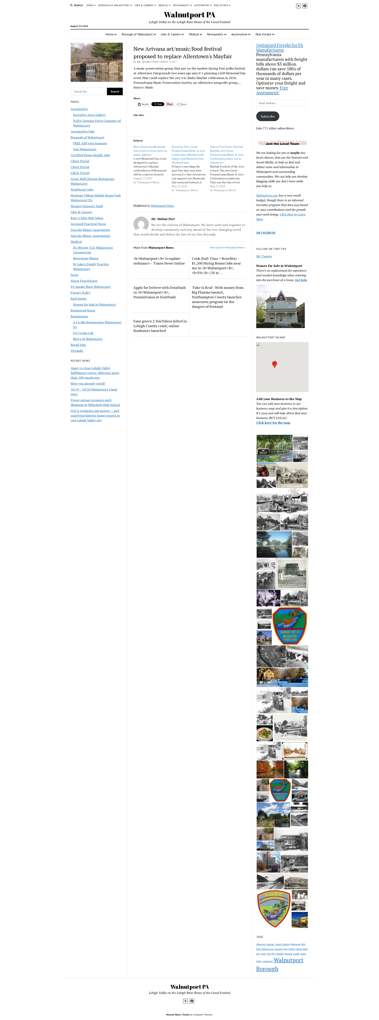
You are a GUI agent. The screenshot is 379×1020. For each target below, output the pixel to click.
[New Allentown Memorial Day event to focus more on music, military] (152, 164)
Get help (301, 280)
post (269, 953)
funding (286, 944)
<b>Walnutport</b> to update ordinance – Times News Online (159, 261)
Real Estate (221, 5)
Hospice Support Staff (87, 206)
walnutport (268, 961)
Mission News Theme (177, 1014)
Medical (163, 5)
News (74, 275)
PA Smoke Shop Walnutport (91, 286)
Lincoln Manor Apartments (90, 230)
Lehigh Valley (302, 949)
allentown (260, 944)
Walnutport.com (267, 195)
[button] (274, 364)
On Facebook (266, 233)
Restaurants (181, 5)
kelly (303, 944)
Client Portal (80, 161)
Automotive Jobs (83, 131)
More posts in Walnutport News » (228, 247)
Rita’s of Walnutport (88, 339)
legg (286, 949)
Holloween (295, 944)
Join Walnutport (85, 149)
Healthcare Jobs (82, 189)
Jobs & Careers (144, 5)
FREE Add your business (90, 143)
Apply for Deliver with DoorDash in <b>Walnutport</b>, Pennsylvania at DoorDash (159, 292)
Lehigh (291, 949)
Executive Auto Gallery (89, 115)
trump (303, 953)
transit (296, 953)
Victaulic (77, 350)
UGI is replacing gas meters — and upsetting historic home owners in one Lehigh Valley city (95, 415)
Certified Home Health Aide (90, 155)
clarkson (270, 944)
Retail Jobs (78, 345)
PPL (273, 953)
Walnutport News (162, 205)
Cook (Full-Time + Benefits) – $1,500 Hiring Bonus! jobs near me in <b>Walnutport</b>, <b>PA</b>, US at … (216, 265)
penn (263, 953)
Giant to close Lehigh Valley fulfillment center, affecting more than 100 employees (95, 373)
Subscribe (268, 116)
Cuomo (278, 944)
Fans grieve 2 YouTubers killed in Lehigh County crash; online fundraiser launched (160, 326)
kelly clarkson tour (265, 949)
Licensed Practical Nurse (88, 224)
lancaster (278, 949)
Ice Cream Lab (83, 333)
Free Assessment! (272, 90)
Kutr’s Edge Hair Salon (87, 218)
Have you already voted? (88, 383)
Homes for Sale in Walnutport (94, 304)
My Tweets (264, 256)
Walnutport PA (189, 14)
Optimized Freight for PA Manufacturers (279, 47)
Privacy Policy (81, 292)
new (258, 953)
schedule (280, 953)
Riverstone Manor (86, 258)
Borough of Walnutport (114, 5)
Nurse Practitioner (84, 281)
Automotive (201, 5)
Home (89, 5)
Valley (259, 961)
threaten (289, 953)
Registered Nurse (83, 310)
